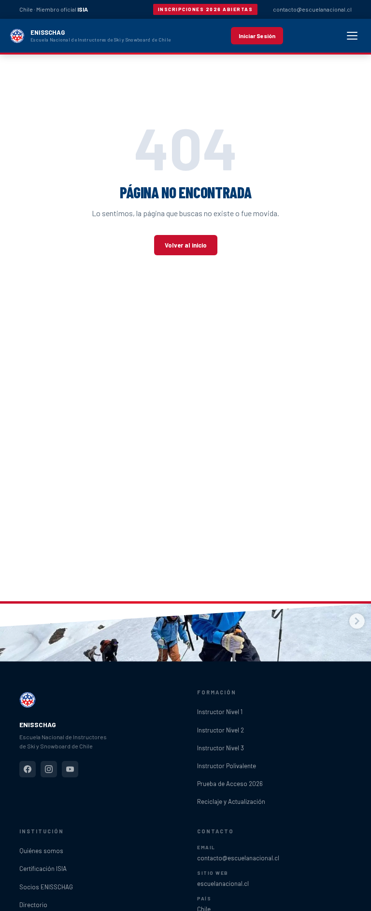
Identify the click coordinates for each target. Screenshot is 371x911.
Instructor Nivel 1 (220, 712)
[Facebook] (27, 769)
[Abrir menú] (352, 35)
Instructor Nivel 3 (220, 748)
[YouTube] (70, 769)
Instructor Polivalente (226, 766)
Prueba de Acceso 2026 (230, 783)
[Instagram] (49, 769)
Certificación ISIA (43, 868)
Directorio (33, 905)
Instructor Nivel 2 (220, 730)
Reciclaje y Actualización (231, 801)
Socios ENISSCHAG (46, 887)
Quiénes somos (41, 851)
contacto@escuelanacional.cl (312, 9)
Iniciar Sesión (257, 35)
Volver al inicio (186, 245)
